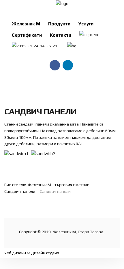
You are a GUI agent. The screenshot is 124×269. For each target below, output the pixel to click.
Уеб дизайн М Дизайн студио (31, 253)
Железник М (26, 23)
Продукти (59, 23)
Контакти (60, 35)
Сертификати (27, 35)
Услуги (85, 23)
